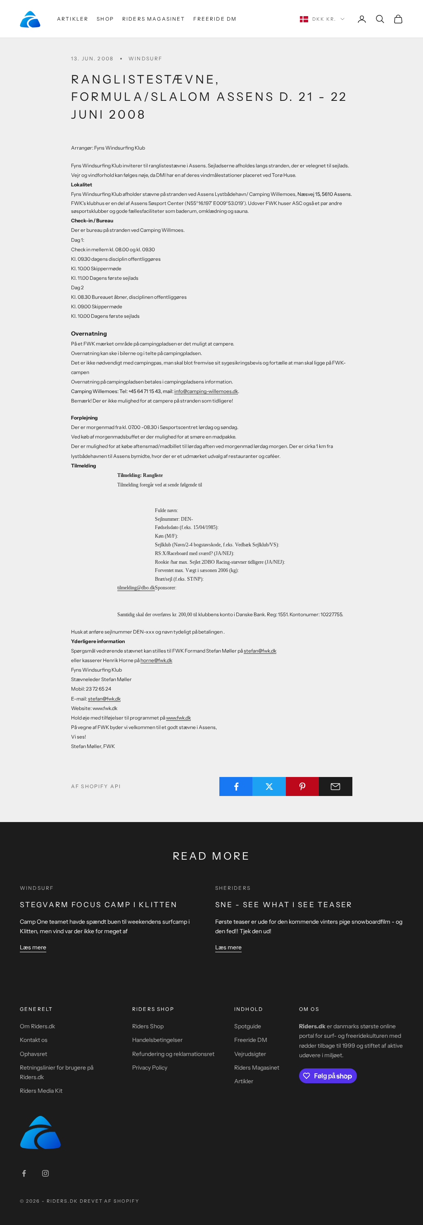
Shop (105, 19)
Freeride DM (215, 19)
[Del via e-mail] (335, 786)
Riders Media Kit (41, 1090)
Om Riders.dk (37, 1026)
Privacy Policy (149, 1067)
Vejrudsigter (250, 1054)
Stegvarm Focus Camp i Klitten (99, 904)
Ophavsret (33, 1054)
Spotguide (247, 1026)
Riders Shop (148, 1026)
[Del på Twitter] (269, 786)
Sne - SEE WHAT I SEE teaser (284, 904)
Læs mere (33, 947)
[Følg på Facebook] (24, 1173)
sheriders (233, 888)
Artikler (72, 19)
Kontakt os (34, 1040)
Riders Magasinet (153, 19)
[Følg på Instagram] (45, 1173)
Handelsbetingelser (157, 1040)
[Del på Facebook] (236, 786)
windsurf (145, 58)
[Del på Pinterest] (302, 786)
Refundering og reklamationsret (173, 1054)
